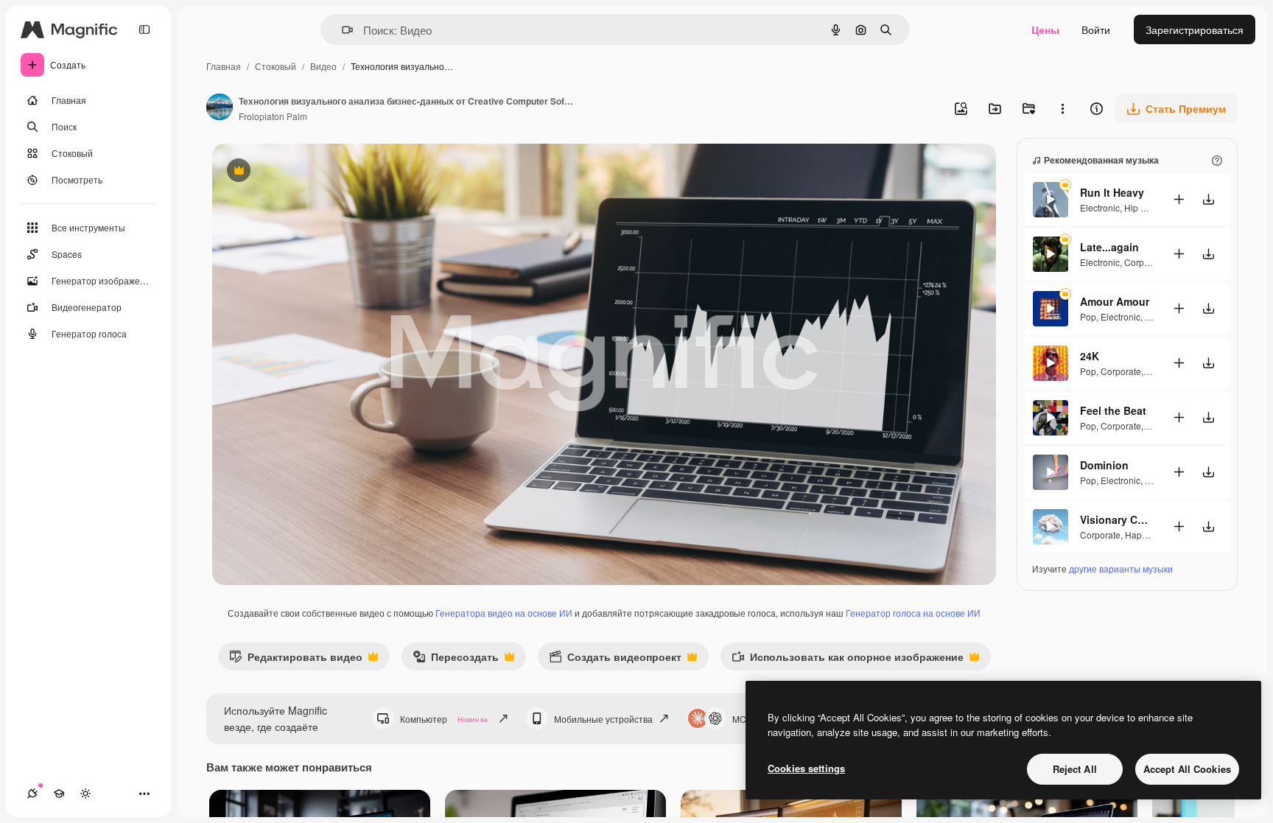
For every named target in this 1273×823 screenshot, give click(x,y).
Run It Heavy (1112, 192)
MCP (742, 718)
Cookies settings (806, 768)
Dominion (1104, 465)
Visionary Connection (1117, 519)
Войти (1095, 29)
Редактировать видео (295, 659)
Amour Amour (1114, 301)
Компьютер (444, 718)
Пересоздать (456, 659)
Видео (323, 66)
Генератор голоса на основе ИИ (913, 612)
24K (1089, 356)
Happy (1138, 534)
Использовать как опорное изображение (848, 659)
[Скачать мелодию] (1208, 199)
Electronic (1100, 207)
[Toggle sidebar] (144, 29)
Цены (1045, 29)
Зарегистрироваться (1195, 29)
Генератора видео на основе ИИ (503, 612)
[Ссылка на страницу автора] (219, 108)
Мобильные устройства (603, 718)
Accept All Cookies (1187, 769)
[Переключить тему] (85, 793)
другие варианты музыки (1121, 568)
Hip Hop (1140, 207)
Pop (1088, 316)
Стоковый (275, 66)
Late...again (1109, 246)
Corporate (1144, 262)
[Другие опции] (1062, 108)
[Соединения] (32, 793)
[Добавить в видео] (1178, 199)
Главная (223, 66)
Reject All (1075, 769)
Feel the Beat (1113, 410)
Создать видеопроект (615, 659)
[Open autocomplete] (341, 29)
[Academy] (59, 793)
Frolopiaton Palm (273, 116)
